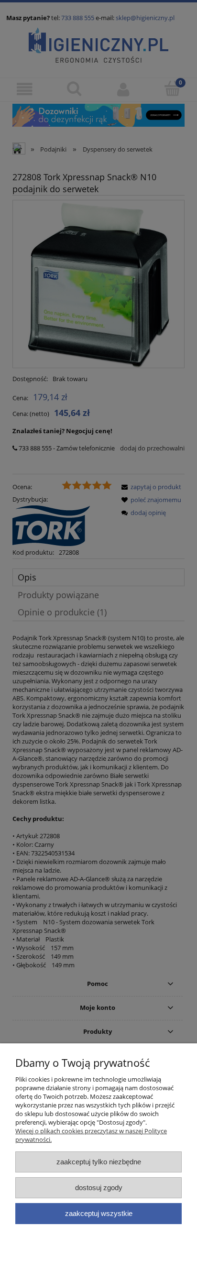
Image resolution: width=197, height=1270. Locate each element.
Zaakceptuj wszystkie (98, 1213)
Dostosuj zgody (98, 1187)
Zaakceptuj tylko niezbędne (98, 1162)
